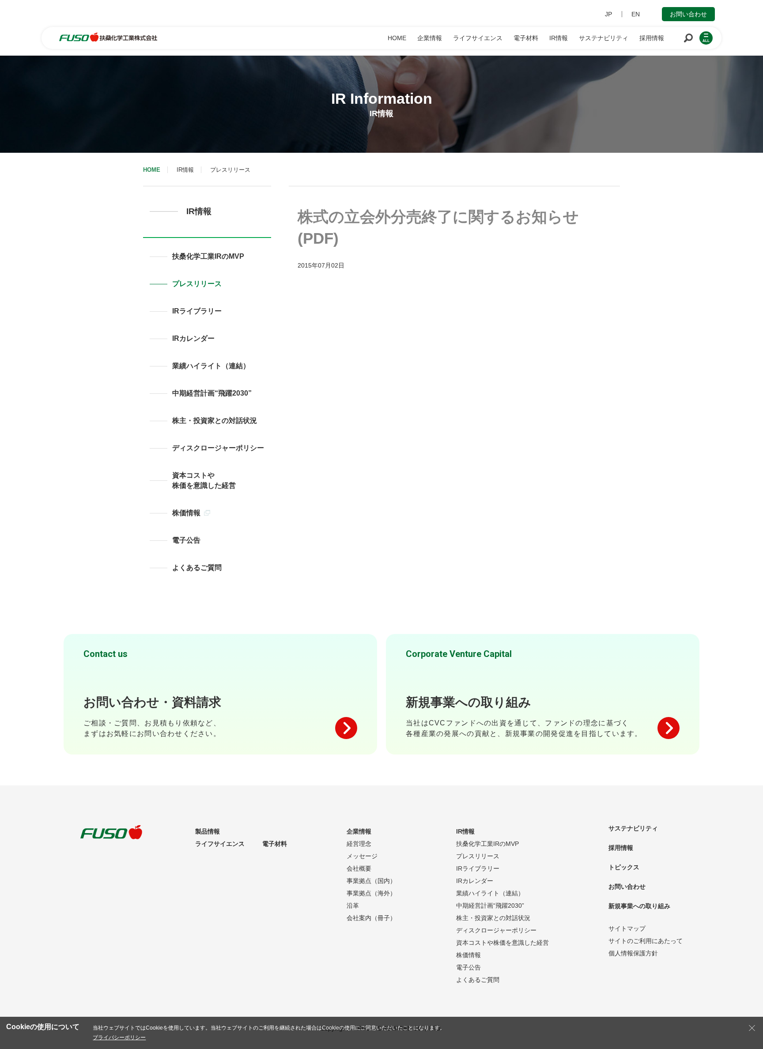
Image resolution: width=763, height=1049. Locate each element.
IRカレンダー (193, 338)
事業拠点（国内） (371, 880)
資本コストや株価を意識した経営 (204, 480)
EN (635, 14)
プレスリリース (197, 283)
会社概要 (359, 868)
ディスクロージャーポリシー (218, 448)
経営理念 (359, 843)
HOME (151, 169)
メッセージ (362, 856)
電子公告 (186, 540)
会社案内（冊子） (371, 917)
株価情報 (186, 513)
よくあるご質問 (197, 567)
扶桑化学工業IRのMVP (208, 256)
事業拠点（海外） (371, 893)
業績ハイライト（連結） (211, 366)
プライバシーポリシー (119, 1037)
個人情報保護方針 (633, 953)
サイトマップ (627, 928)
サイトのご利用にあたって (645, 940)
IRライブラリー (197, 311)
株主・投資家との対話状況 (214, 420)
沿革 (353, 905)
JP (608, 14)
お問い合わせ (688, 14)
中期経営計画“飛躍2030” (212, 393)
